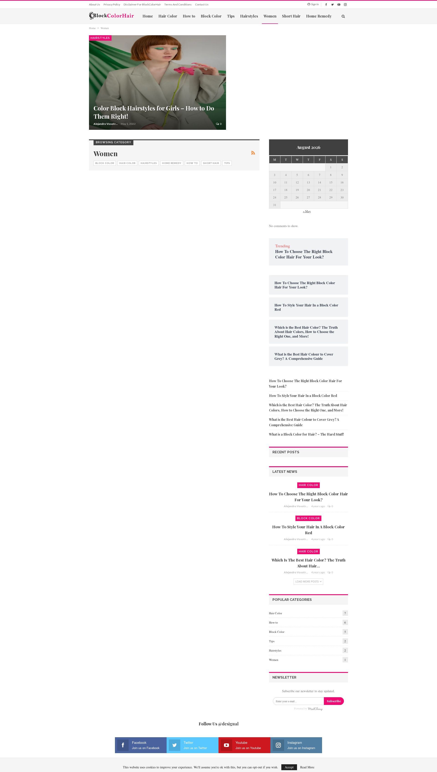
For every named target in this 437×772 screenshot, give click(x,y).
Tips (231, 16)
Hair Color (167, 16)
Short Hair (291, 16)
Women (270, 16)
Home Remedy (319, 16)
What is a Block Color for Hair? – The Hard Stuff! (306, 434)
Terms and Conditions (178, 4)
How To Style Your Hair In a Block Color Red (303, 396)
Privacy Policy (112, 4)
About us (94, 4)
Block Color (211, 16)
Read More (307, 767)
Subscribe (334, 701)
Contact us (201, 4)
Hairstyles (249, 16)
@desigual (228, 724)
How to (189, 16)
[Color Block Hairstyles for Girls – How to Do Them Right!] (157, 82)
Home (147, 16)
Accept (289, 767)
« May (307, 211)
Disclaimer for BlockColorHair (142, 4)
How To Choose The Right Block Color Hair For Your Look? (304, 254)
